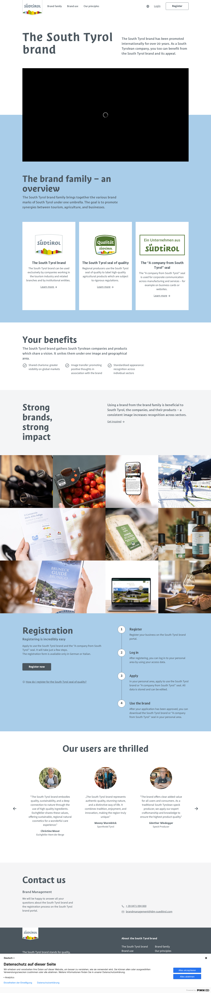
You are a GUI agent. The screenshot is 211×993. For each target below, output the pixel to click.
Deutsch (8, 958)
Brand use (72, 6)
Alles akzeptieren (187, 970)
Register (177, 6)
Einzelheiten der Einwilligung (18, 982)
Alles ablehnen (187, 976)
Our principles (91, 6)
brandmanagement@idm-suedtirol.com (149, 912)
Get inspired (114, 422)
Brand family (54, 6)
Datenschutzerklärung (48, 982)
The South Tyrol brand (135, 947)
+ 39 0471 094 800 (136, 906)
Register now (37, 667)
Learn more (47, 287)
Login (157, 6)
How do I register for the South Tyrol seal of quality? (56, 682)
